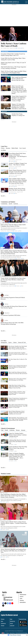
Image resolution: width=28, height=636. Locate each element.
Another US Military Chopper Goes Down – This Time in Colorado (18, 164)
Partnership (22, 600)
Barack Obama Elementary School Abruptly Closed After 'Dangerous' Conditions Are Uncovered (17, 172)
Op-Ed (10, 203)
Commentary (4, 203)
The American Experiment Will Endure (10, 315)
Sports (10, 342)
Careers (21, 598)
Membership (12, 621)
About (11, 619)
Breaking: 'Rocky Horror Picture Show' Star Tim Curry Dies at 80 (17, 189)
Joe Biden (3, 150)
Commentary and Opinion (8, 202)
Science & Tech (22, 342)
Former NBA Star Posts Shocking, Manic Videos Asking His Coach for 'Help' (13, 59)
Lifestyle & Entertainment (8, 428)
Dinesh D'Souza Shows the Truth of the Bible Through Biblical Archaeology (12, 323)
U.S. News (3, 340)
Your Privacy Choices (15, 635)
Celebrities (12, 430)
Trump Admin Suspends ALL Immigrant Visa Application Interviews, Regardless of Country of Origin (19, 98)
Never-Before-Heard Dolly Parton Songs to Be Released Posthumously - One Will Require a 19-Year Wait (18, 156)
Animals (23, 430)
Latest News (4, 146)
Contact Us (21, 596)
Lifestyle (2, 625)
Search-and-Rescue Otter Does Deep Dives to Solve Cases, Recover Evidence (18, 448)
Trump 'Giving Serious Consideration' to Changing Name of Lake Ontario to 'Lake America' (18, 400)
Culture (15, 342)
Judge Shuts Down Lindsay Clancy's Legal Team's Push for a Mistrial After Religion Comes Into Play (17, 387)
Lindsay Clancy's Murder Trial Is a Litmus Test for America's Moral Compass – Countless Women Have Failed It (14, 523)
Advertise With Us (23, 602)
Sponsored (12, 625)
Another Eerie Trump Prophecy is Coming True (18, 114)
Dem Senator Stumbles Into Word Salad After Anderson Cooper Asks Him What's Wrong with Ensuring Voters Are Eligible (18, 348)
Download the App (22, 619)
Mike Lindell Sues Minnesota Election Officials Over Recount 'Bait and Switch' (19, 79)
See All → (3, 196)
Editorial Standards (23, 594)
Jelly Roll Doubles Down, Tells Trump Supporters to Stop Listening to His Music (13, 67)
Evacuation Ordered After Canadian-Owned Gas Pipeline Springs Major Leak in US (13, 54)
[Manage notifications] (3, 633)
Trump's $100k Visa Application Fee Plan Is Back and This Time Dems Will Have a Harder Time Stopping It (13, 280)
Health (6, 430)
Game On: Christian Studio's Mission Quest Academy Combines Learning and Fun (18, 435)
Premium (2, 619)
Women (18, 430)
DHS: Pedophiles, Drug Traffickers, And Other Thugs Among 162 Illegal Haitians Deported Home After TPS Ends (18, 419)
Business (8, 148)
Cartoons (15, 203)
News (2, 621)
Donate (11, 623)
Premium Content (5, 473)
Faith (2, 430)
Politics (3, 148)
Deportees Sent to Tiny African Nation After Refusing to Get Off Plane (17, 379)
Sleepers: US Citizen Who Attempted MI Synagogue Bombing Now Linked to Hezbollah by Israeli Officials (19, 106)
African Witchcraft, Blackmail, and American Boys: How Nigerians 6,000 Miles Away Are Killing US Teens (13, 551)
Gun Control (22, 148)
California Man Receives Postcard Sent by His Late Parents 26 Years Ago (17, 441)
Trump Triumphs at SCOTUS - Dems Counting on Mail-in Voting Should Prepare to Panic (17, 393)
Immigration (4, 342)
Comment (19, 48)
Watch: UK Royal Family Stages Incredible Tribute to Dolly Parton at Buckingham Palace (13, 72)
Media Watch (15, 148)
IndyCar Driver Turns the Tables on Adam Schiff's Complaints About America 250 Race (13, 225)
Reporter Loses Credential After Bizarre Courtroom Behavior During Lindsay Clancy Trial (18, 367)
